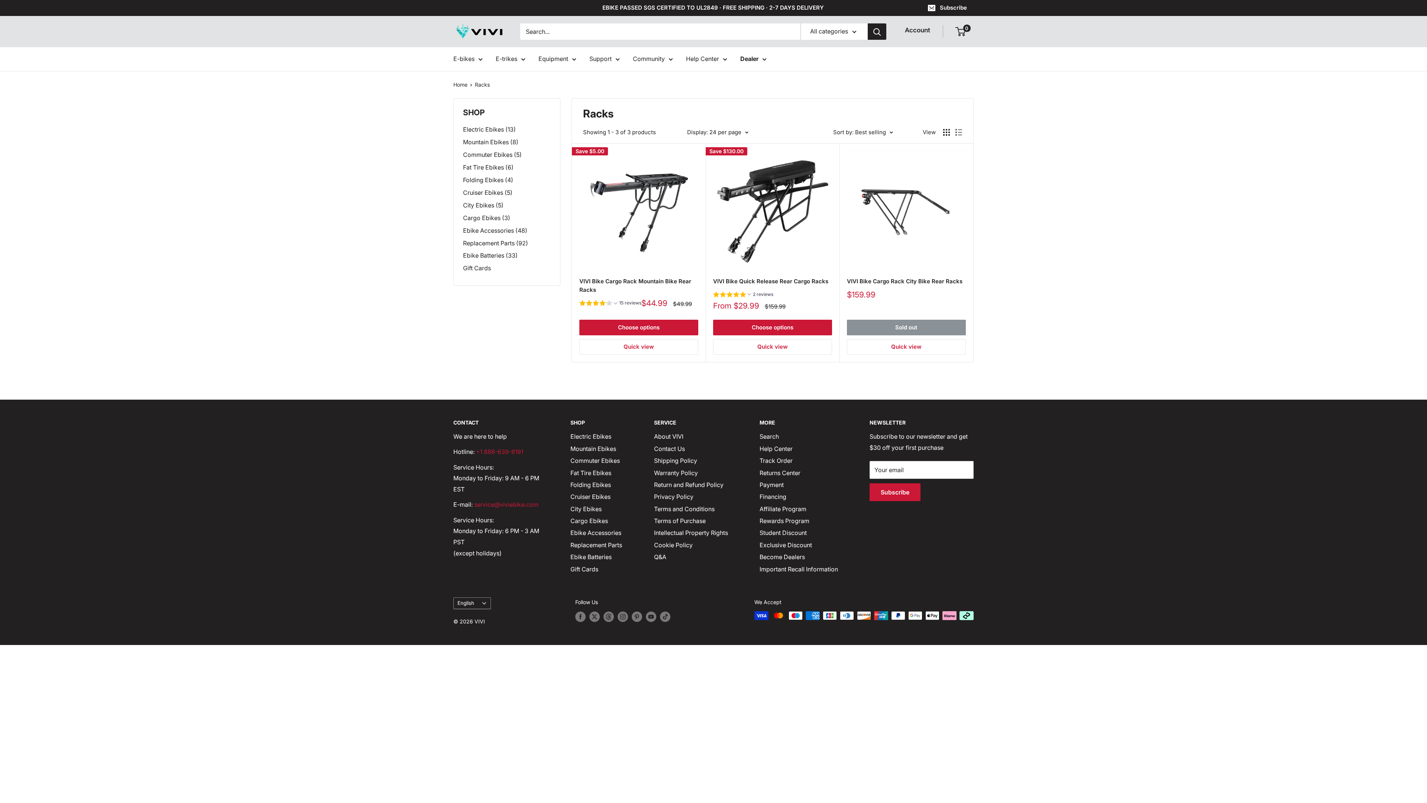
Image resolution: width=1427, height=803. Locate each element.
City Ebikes (586, 509)
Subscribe (953, 7)
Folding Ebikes (590, 484)
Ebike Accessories (595, 532)
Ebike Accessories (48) (495, 230)
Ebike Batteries (591, 557)
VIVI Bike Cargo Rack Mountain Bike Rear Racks (635, 285)
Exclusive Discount (786, 545)
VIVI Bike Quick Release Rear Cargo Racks (770, 281)
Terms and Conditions (684, 509)
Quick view (639, 346)
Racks (482, 84)
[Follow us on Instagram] (623, 616)
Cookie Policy (673, 545)
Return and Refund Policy (689, 484)
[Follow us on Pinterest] (637, 616)
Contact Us (669, 448)
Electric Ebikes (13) (489, 129)
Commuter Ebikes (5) (492, 154)
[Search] (877, 31)
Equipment (553, 58)
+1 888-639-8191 (499, 451)
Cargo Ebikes (589, 521)
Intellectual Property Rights (691, 532)
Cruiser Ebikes (590, 496)
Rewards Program (784, 521)
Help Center (702, 58)
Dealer (749, 58)
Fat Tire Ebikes (590, 473)
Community (649, 58)
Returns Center (780, 473)
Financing (773, 496)
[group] (610, 304)
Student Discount (783, 532)
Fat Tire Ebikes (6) (488, 167)
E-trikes (506, 58)
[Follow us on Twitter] (594, 616)
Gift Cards (477, 268)
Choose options (639, 327)
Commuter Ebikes (595, 460)
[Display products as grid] (946, 132)
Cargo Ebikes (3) (486, 218)
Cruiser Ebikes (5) (487, 192)
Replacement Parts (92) (495, 243)
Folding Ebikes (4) (488, 180)
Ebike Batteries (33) (490, 255)
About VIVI (668, 436)
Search (769, 436)
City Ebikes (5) (483, 205)
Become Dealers (782, 557)
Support (600, 58)
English (465, 603)
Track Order (776, 460)
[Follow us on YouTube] (651, 616)
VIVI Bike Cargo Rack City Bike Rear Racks (904, 281)
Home (460, 84)
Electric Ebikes (590, 436)
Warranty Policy (676, 473)
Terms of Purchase (680, 521)
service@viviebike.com (506, 504)
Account (917, 30)
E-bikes (464, 58)
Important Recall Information (799, 569)
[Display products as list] (958, 132)
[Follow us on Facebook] (580, 616)
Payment (772, 484)
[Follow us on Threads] (609, 616)
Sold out (906, 327)
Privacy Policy (673, 496)
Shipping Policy (675, 460)
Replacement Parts (596, 545)
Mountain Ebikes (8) (490, 142)
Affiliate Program (783, 509)
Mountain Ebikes (593, 448)
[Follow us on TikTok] (665, 616)
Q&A (660, 557)
